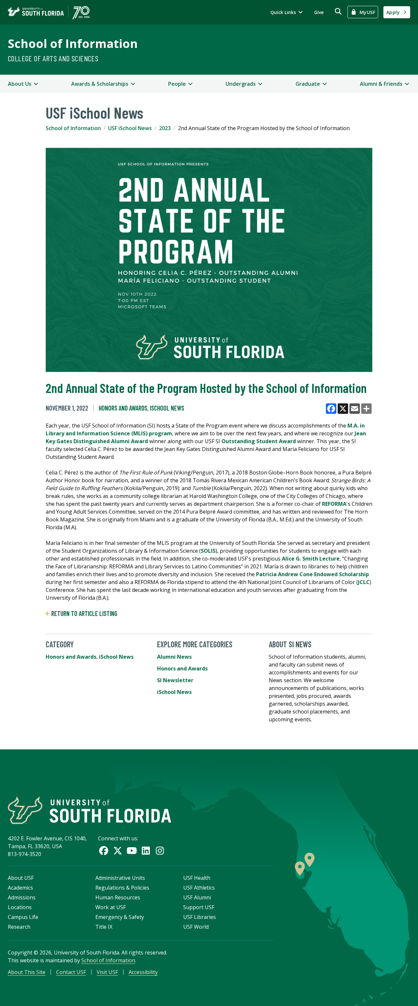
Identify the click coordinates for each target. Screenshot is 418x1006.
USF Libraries (199, 917)
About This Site (26, 972)
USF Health (196, 877)
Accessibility (143, 972)
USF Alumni (197, 897)
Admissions (22, 897)
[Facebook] (103, 850)
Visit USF (107, 972)
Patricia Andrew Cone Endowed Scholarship (312, 574)
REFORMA (334, 503)
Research (19, 926)
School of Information (73, 44)
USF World (196, 926)
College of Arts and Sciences (53, 58)
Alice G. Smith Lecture (311, 558)
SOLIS (208, 550)
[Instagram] (160, 850)
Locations (20, 907)
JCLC (364, 582)
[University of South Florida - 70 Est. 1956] (48, 12)
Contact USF (71, 972)
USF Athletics (199, 887)
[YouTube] (131, 850)
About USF (21, 877)
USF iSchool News (130, 128)
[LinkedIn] (146, 850)
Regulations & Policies (122, 887)
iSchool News (167, 408)
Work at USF (110, 907)
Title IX (103, 926)
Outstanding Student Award (258, 441)
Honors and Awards (123, 408)
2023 (165, 128)
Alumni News (174, 656)
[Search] (338, 11)
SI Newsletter (175, 680)
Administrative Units (120, 877)
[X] (117, 850)
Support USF (198, 907)
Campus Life (23, 917)
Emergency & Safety (119, 917)
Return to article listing (83, 613)
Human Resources (117, 897)
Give (319, 12)
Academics (20, 887)
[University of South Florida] (89, 810)
